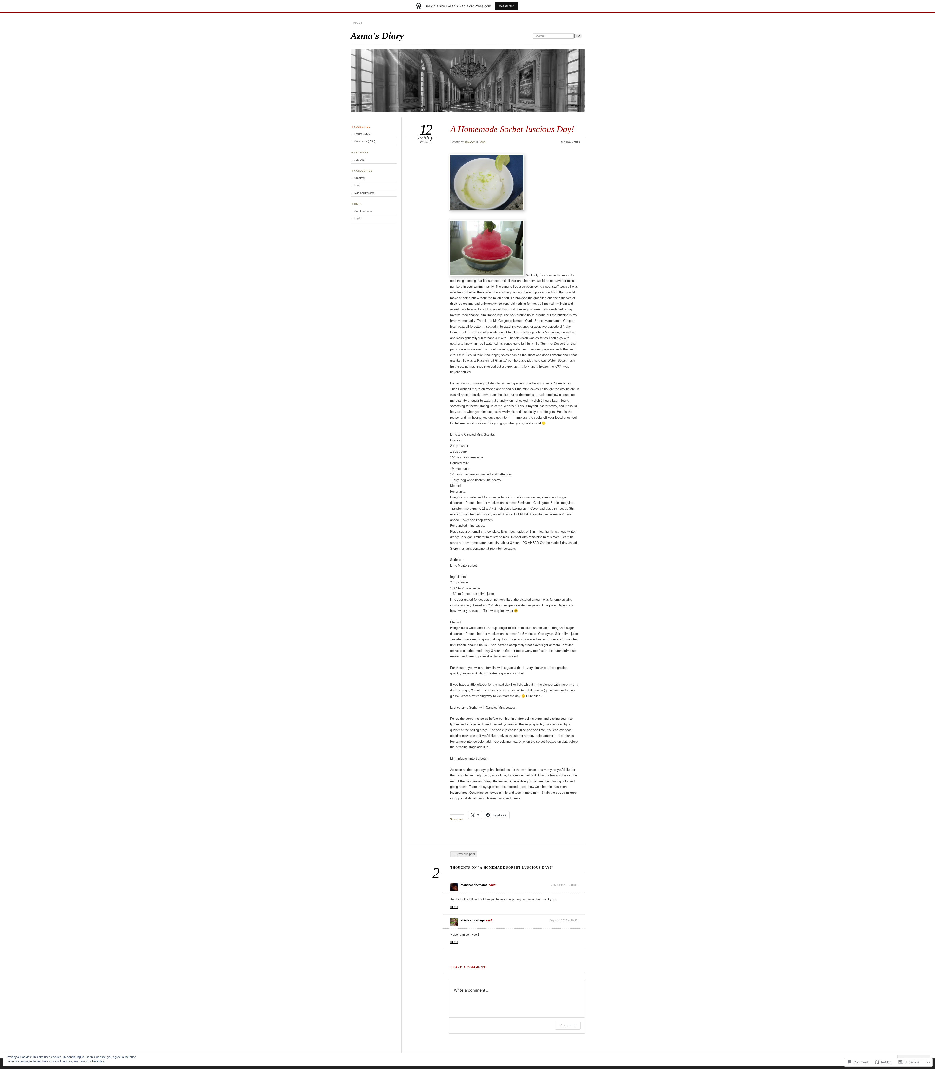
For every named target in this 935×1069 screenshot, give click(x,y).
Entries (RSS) (362, 133)
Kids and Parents (364, 192)
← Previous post (464, 854)
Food (482, 142)
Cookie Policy (95, 1061)
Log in (357, 218)
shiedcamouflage (473, 920)
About (357, 22)
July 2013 (360, 159)
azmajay (470, 142)
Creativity (359, 177)
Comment (568, 1025)
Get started (506, 6)
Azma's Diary (377, 35)
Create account (363, 211)
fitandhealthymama (474, 885)
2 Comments (571, 142)
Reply (454, 907)
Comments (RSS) (364, 141)
